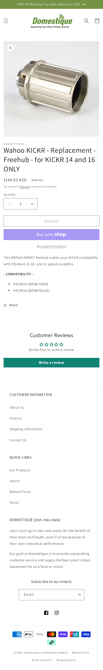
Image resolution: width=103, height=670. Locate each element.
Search (15, 481)
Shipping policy (66, 660)
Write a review (51, 362)
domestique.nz (33, 652)
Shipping (24, 186)
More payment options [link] (51, 246)
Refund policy (80, 652)
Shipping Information (26, 429)
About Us (17, 407)
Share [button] (13, 305)
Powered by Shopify (55, 652)
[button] (6, 21)
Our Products (20, 470)
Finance (16, 418)
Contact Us (18, 440)
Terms (14, 502)
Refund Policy (20, 492)
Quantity (10, 194)
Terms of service (42, 660)
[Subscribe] (79, 594)
